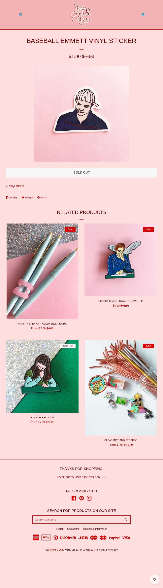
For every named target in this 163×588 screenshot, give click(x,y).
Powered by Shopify (107, 549)
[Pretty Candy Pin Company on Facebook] (73, 499)
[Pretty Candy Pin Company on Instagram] (89, 499)
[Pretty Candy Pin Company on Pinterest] (81, 499)
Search (60, 529)
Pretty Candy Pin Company (78, 549)
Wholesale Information (95, 529)
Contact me (73, 529)
